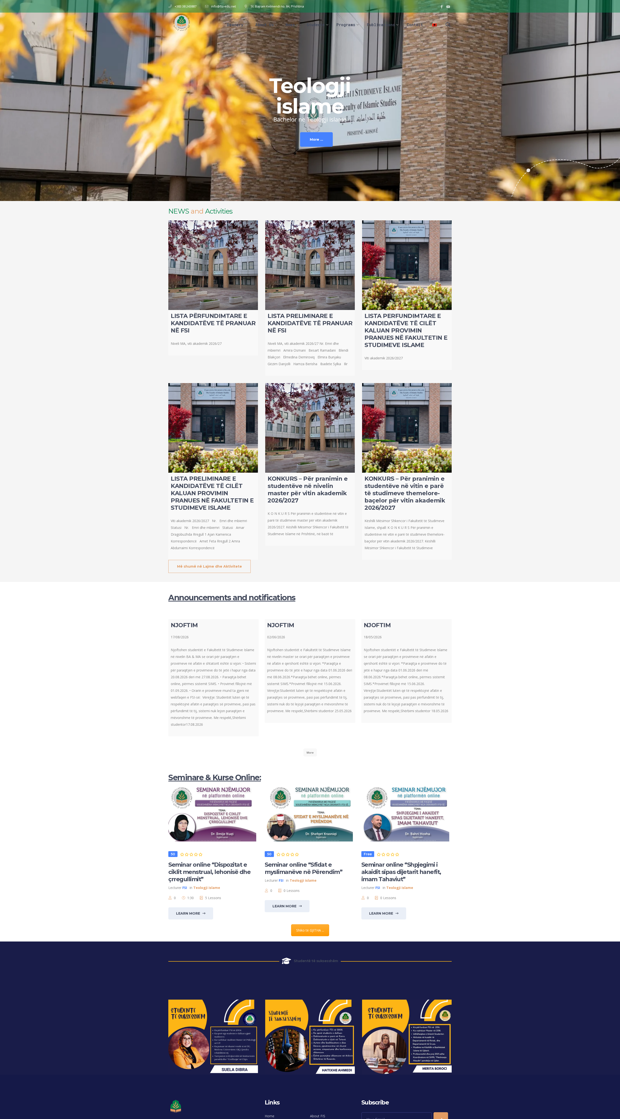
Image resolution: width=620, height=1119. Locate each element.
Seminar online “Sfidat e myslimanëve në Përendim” (303, 868)
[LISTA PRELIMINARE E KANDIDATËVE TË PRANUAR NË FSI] (310, 265)
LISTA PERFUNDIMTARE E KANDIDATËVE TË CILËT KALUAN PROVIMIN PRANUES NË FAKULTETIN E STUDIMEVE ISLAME (406, 330)
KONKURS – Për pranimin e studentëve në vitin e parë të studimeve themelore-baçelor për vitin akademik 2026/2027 (404, 493)
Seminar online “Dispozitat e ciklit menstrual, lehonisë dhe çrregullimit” (209, 872)
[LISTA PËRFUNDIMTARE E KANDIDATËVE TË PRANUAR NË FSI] (213, 265)
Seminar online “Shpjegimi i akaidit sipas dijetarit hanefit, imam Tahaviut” (401, 872)
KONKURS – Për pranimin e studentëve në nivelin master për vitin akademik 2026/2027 (308, 489)
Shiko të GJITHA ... (310, 930)
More (310, 752)
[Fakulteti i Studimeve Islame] (181, 22)
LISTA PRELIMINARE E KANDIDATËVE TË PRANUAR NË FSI (310, 323)
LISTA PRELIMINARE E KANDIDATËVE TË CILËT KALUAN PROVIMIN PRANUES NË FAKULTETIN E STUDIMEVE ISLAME (212, 493)
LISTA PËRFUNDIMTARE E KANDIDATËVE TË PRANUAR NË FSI (213, 323)
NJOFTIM (184, 625)
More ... (316, 139)
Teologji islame (206, 887)
